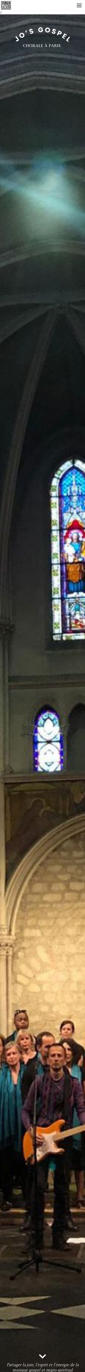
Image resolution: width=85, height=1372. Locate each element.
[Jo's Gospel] (7, 5)
